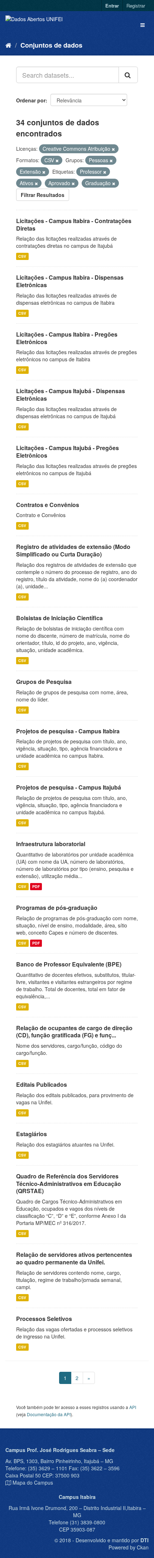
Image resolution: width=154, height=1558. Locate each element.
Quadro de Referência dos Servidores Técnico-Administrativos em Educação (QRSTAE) (68, 1183)
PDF (36, 886)
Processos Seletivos (44, 1319)
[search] (128, 75)
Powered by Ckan (129, 1547)
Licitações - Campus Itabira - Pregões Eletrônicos (66, 338)
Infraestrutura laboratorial (50, 844)
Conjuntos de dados (51, 45)
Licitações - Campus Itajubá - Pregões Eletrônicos (67, 451)
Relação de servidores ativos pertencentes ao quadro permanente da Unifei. (74, 1258)
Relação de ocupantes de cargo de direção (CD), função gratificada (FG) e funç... (74, 1032)
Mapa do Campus (33, 1482)
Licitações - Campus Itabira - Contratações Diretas (73, 224)
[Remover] (113, 149)
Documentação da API (49, 1414)
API (132, 1407)
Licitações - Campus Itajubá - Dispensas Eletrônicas (70, 394)
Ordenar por (30, 100)
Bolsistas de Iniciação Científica (59, 618)
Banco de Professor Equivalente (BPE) (68, 964)
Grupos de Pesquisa (44, 681)
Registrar (135, 5)
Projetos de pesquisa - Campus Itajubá (68, 787)
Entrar (112, 5)
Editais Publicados (41, 1084)
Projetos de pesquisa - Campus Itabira (68, 731)
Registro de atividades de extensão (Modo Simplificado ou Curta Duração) (73, 550)
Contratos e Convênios (47, 505)
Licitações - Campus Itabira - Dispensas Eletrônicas (70, 281)
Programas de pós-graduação (56, 907)
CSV (22, 256)
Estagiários (31, 1134)
